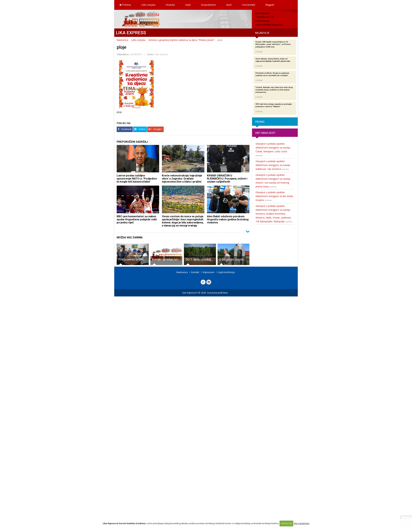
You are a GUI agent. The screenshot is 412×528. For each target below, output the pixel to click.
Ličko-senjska (148, 4)
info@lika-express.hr (272, 24)
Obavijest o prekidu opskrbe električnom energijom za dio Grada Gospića (274, 196)
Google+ (157, 129)
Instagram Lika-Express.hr (208, 282)
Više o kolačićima (301, 523)
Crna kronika (248, 4)
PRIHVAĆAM (286, 523)
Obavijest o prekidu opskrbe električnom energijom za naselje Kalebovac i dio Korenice (273, 165)
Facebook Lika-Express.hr (203, 282)
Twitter (142, 129)
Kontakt (195, 272)
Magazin (269, 4)
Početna (126, 4)
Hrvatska (170, 4)
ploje (121, 47)
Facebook (126, 129)
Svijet (188, 4)
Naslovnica (122, 39)
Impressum (208, 272)
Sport (229, 4)
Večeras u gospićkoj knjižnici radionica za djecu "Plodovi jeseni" (181, 39)
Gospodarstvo (208, 4)
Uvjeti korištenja (226, 272)
